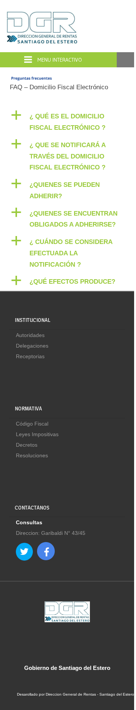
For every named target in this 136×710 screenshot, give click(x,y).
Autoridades (30, 335)
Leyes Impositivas (37, 434)
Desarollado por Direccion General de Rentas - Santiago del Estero (75, 694)
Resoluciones (32, 455)
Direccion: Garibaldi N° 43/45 (50, 533)
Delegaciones (32, 346)
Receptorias (30, 356)
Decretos (26, 445)
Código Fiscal (32, 424)
